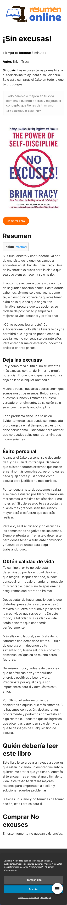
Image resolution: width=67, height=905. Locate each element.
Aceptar (34, 889)
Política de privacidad (28, 897)
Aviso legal (46, 897)
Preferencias (33, 879)
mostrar (21, 247)
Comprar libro (16, 221)
